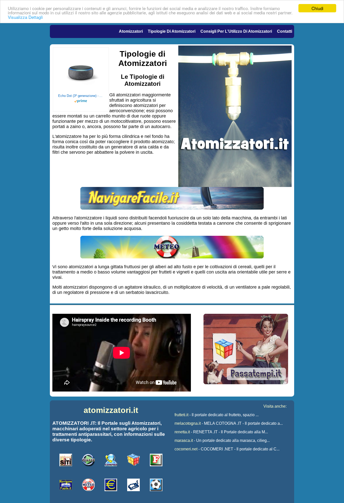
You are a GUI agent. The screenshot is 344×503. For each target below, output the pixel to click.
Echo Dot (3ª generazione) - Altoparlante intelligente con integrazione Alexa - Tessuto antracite (81, 96)
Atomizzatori (131, 31)
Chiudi (317, 8)
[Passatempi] (245, 383)
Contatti (284, 31)
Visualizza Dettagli (25, 17)
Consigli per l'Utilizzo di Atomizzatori (236, 31)
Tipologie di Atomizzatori (171, 31)
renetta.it (182, 432)
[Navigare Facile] (172, 208)
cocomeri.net (186, 449)
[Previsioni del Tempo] (172, 256)
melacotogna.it (188, 423)
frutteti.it (181, 415)
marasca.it (184, 440)
